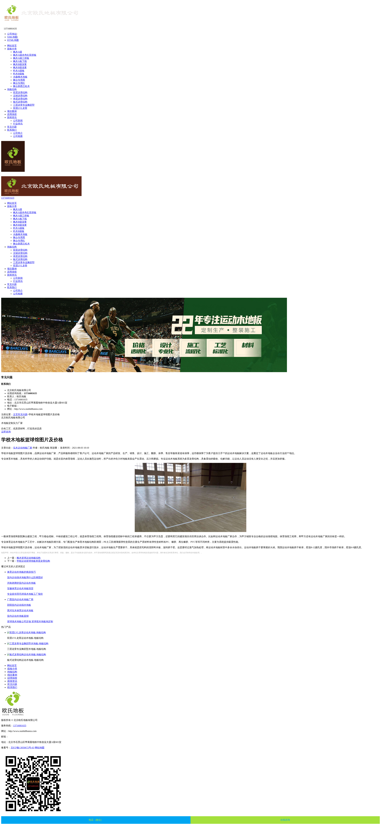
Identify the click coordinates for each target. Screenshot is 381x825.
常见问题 (12, 127)
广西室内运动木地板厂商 (20, 599)
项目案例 (12, 111)
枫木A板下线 (20, 61)
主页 (15, 414)
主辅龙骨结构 (20, 95)
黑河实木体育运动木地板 (20, 610)
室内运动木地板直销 (18, 616)
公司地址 (12, 34)
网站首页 (12, 45)
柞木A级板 (18, 70)
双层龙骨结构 (20, 92)
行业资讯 (18, 123)
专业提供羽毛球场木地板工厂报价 (25, 594)
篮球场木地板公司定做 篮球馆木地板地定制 (30, 621)
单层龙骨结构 (20, 98)
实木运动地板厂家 (22, 447)
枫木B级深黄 (20, 64)
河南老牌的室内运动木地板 (21, 583)
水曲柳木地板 (20, 77)
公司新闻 (18, 120)
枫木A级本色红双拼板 (24, 55)
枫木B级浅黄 (20, 67)
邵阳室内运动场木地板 (19, 605)
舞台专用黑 (19, 80)
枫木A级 (17, 52)
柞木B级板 (18, 73)
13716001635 (7, 198)
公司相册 (18, 136)
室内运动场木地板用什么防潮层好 (25, 577)
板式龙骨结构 (20, 102)
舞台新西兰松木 (21, 86)
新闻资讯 (12, 117)
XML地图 (12, 37)
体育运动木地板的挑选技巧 (21, 572)
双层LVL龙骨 (20, 108)
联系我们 (12, 130)
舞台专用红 (19, 83)
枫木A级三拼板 (21, 58)
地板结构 (12, 89)
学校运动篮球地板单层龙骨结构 (33, 561)
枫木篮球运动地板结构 (28, 558)
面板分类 (12, 48)
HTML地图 (13, 40)
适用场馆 (12, 114)
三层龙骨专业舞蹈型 (24, 105)
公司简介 (18, 133)
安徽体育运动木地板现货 (20, 588)
